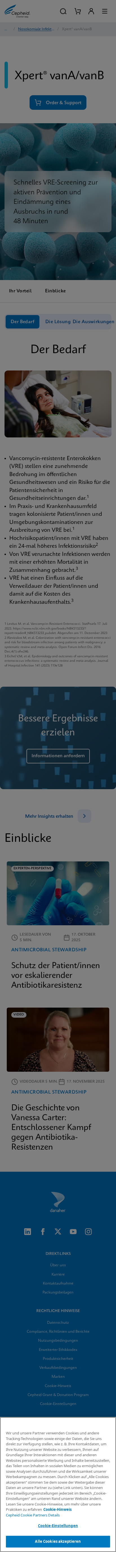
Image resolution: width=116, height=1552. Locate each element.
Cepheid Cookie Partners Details (33, 1515)
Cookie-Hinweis (57, 1509)
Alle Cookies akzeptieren (58, 1541)
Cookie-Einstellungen (58, 1525)
